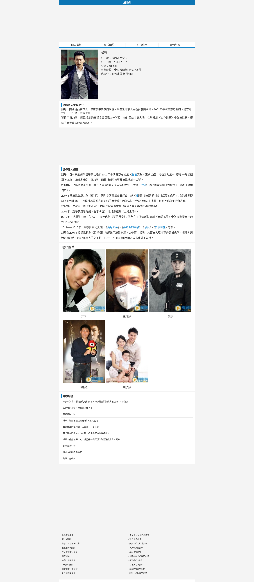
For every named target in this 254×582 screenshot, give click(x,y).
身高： (105, 66)
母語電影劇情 (68, 535)
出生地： (106, 58)
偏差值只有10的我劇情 (139, 535)
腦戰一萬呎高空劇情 (138, 573)
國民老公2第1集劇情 (138, 543)
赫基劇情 (66, 556)
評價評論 (175, 45)
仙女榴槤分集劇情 (70, 568)
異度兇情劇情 (135, 551)
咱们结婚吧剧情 (69, 560)
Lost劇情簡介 (67, 564)
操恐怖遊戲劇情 (136, 547)
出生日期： (107, 62)
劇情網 (127, 2)
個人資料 (76, 45)
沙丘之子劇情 (135, 539)
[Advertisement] (127, 23)
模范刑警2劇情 (68, 547)
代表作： (106, 74)
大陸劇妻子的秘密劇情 (139, 556)
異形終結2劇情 (135, 560)
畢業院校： (107, 70)
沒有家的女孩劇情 (70, 551)
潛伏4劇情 (66, 539)
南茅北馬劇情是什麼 (71, 543)
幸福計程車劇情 (136, 564)
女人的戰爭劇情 (69, 573)
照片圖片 (109, 45)
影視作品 (142, 45)
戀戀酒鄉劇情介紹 (137, 568)
